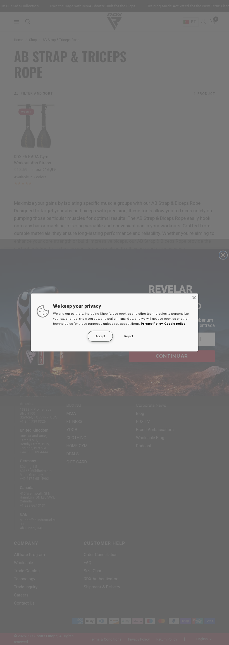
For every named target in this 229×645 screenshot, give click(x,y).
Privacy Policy (152, 324)
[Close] (194, 297)
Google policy (174, 324)
